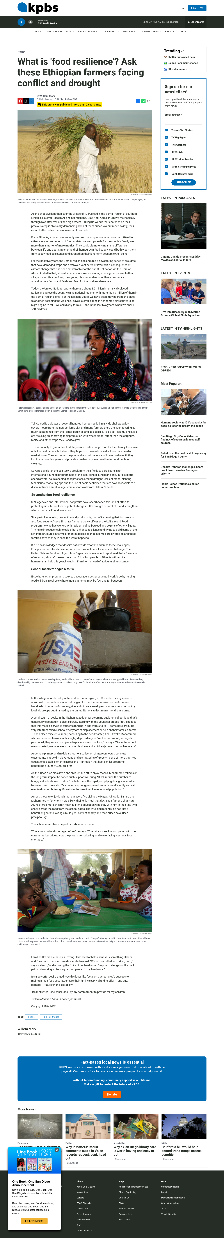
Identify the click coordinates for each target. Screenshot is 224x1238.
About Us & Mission (86, 1187)
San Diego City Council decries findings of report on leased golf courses (180, 439)
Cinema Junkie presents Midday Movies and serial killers (181, 258)
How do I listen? (126, 1208)
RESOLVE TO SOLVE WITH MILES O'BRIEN (181, 369)
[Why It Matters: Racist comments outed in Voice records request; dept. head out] (88, 1126)
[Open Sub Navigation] (43, 31)
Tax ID (164, 1208)
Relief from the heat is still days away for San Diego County (183, 455)
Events (169, 31)
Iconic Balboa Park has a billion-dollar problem (180, 485)
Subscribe (183, 182)
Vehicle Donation (169, 1214)
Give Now (197, 8)
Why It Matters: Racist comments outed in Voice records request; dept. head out (86, 1152)
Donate (112, 1094)
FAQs (121, 1203)
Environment (23, 1143)
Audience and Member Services (133, 1187)
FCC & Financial (84, 1203)
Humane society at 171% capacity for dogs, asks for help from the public (183, 424)
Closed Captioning (127, 1192)
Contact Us (124, 1197)
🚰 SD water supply (175, 69)
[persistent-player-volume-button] (30, 22)
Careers (80, 1197)
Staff (79, 1225)
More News (26, 1109)
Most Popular (171, 384)
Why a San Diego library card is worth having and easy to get (135, 1151)
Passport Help (125, 1214)
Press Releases (84, 1214)
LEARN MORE (34, 1221)
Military (165, 1143)
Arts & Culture (87, 31)
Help (184, 31)
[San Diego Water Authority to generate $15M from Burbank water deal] (40, 1126)
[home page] (38, 8)
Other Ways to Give (170, 1203)
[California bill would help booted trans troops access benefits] (184, 1126)
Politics (69, 1143)
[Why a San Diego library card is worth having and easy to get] (136, 1126)
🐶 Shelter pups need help (179, 57)
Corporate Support (170, 1187)
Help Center (124, 1219)
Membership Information (173, 1197)
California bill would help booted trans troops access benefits (181, 1151)
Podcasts (129, 31)
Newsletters (82, 1192)
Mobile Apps (82, 1208)
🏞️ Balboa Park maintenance (181, 62)
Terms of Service (84, 1230)
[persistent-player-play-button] (21, 22)
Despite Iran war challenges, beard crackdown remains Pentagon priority (182, 470)
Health (21, 51)
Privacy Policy (83, 1219)
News (37, 31)
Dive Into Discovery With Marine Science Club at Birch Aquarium (180, 313)
